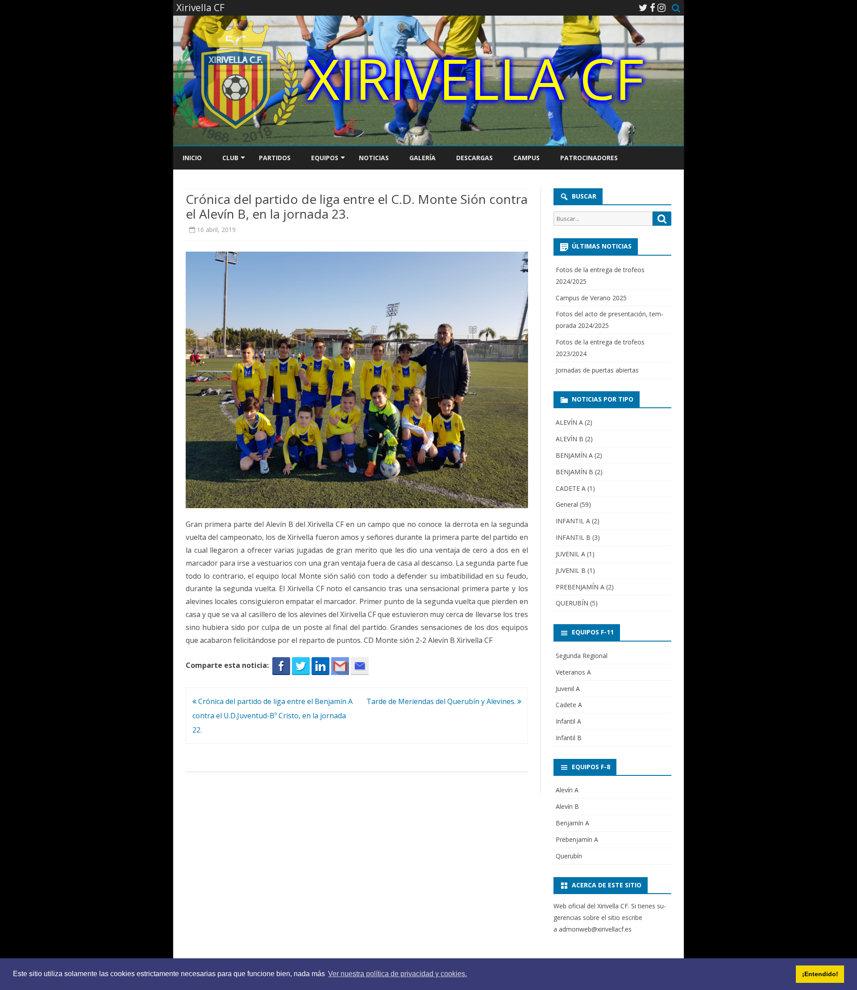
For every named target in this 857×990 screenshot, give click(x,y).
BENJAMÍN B (574, 472)
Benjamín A (572, 823)
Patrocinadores (589, 157)
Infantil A (568, 721)
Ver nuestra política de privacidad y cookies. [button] (397, 974)
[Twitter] (643, 7)
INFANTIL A (573, 521)
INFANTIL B (573, 537)
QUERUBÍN (572, 603)
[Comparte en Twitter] (301, 666)
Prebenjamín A (577, 839)
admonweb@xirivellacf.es (595, 929)
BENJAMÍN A (574, 455)
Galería (422, 157)
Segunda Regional (581, 655)
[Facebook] (652, 7)
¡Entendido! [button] (820, 974)
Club (230, 157)
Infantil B (569, 737)
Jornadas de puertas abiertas (597, 370)
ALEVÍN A (569, 422)
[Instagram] (661, 7)
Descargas (474, 157)
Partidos (275, 157)
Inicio (192, 157)
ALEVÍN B (569, 439)
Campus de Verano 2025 (591, 298)
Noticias (374, 157)
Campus (526, 157)
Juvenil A (568, 688)
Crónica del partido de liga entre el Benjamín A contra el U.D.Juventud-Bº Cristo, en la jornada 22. (272, 715)
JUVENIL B (571, 570)
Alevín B (567, 806)
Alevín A (567, 790)
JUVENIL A (570, 554)
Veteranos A (573, 672)
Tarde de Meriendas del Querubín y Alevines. (441, 701)
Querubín (569, 856)
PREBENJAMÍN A (580, 587)
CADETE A (571, 488)
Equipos (324, 157)
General (567, 504)
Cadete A (569, 704)
